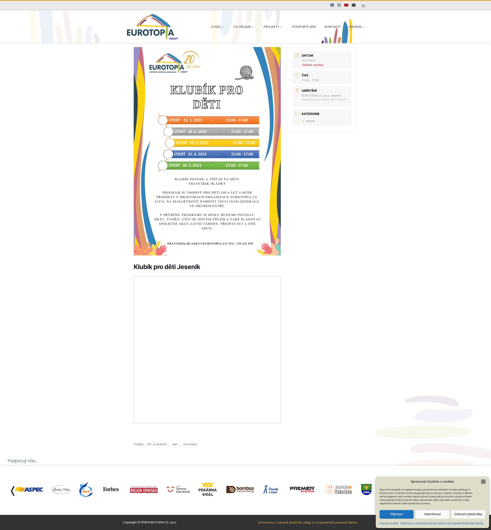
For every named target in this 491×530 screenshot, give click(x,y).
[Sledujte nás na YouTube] (346, 5)
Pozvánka (190, 444)
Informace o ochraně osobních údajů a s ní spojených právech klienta (441, 523)
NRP (175, 444)
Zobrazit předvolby (468, 514)
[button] (483, 482)
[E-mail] (354, 5)
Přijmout (396, 514)
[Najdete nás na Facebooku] (332, 5)
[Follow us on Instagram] (339, 5)
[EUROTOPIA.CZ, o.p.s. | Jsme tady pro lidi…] (153, 26)
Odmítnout (432, 514)
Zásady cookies (389, 523)
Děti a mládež (157, 444)
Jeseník (310, 120)
